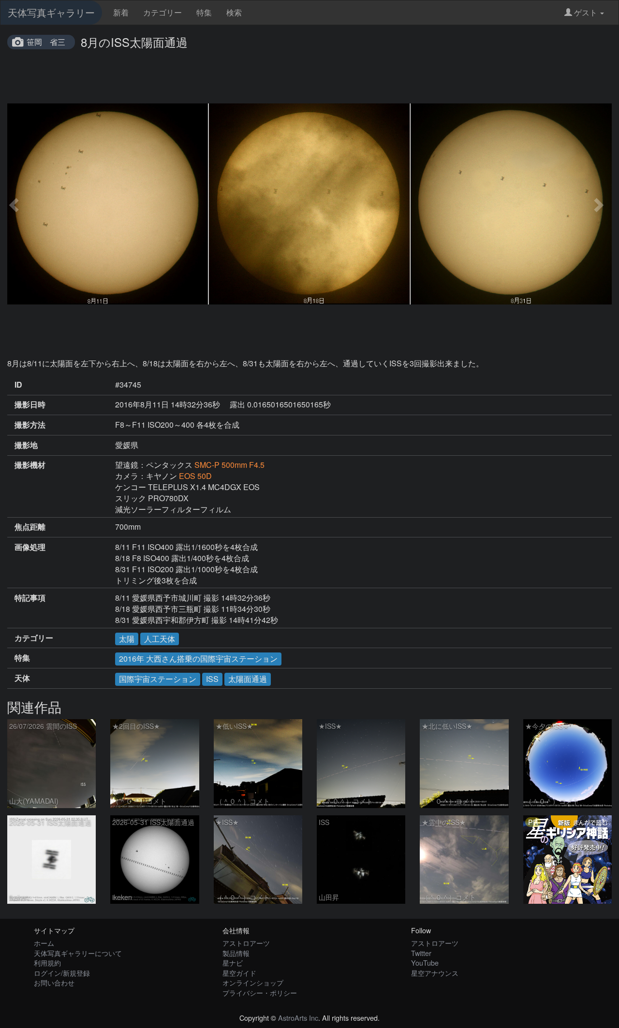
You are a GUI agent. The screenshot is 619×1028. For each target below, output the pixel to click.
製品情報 (236, 953)
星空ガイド (239, 973)
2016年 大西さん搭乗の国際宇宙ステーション (198, 658)
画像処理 (30, 547)
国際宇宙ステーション (157, 678)
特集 (204, 12)
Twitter (421, 953)
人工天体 (159, 638)
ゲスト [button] (585, 12)
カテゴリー (162, 12)
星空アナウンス (434, 973)
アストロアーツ (246, 943)
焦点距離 (30, 526)
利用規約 (47, 962)
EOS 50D (195, 475)
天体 (22, 678)
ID (18, 384)
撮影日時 (30, 404)
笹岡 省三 (46, 41)
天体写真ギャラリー (51, 12)
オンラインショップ (252, 982)
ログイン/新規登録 (62, 973)
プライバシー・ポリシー (259, 992)
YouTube (425, 962)
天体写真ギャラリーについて (78, 953)
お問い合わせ (54, 982)
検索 (234, 12)
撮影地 (26, 445)
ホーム (44, 943)
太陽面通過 (247, 678)
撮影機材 (30, 465)
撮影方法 (30, 425)
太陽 (126, 638)
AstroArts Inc (298, 1018)
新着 (121, 12)
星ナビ (232, 962)
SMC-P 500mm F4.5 (229, 464)
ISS (212, 678)
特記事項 (30, 598)
